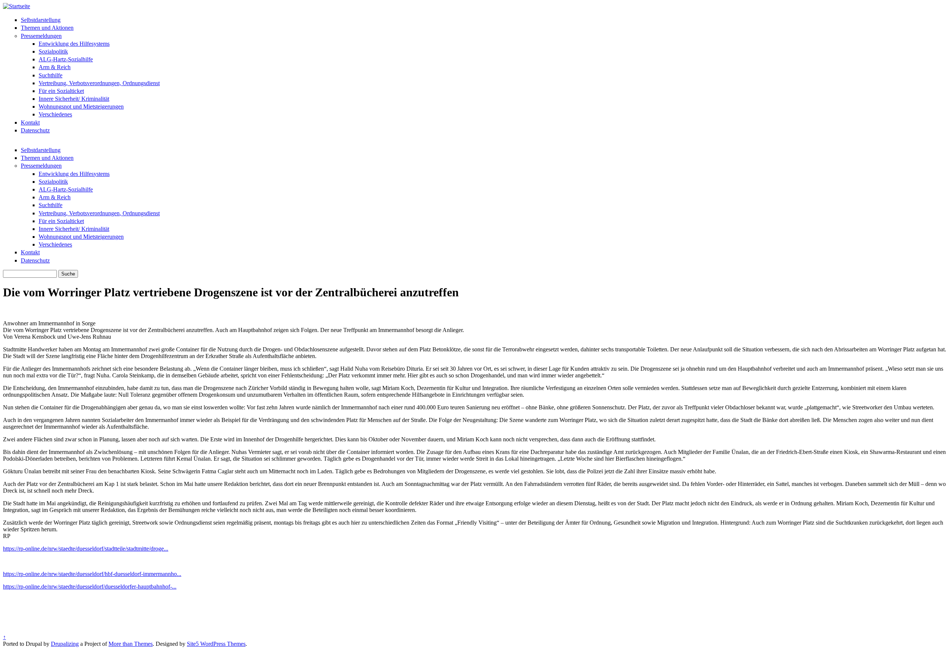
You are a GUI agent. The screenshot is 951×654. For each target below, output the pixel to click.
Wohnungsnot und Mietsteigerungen (81, 106)
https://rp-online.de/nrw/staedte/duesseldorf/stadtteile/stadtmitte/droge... (85, 548)
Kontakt (30, 122)
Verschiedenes (55, 114)
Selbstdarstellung (41, 20)
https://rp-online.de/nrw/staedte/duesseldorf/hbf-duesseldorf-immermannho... (92, 574)
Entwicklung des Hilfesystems (74, 44)
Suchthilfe (50, 75)
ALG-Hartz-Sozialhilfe (66, 59)
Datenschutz (35, 130)
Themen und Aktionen (47, 28)
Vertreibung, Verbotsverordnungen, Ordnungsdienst (99, 83)
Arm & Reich (55, 67)
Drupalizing (65, 644)
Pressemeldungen (41, 36)
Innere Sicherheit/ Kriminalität (74, 99)
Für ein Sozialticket (61, 91)
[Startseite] (16, 6)
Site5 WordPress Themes (216, 644)
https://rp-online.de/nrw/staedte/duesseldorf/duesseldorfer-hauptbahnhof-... (89, 586)
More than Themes (130, 644)
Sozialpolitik (53, 51)
